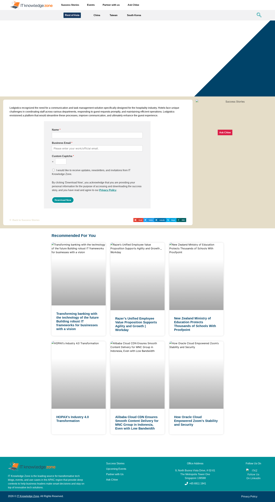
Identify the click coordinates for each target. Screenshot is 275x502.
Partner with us (111, 4)
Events (91, 4)
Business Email (62, 143)
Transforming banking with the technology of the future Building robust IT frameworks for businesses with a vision (77, 321)
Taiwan (113, 15)
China (97, 15)
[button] (258, 15)
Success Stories (70, 4)
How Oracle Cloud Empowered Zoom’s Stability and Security (196, 420)
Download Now (63, 200)
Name (56, 129)
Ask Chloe (133, 4)
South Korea (134, 15)
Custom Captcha (63, 156)
